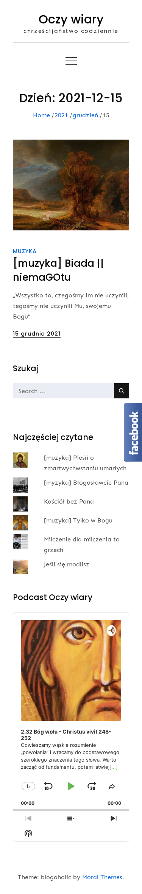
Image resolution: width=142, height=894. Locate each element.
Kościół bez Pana (69, 501)
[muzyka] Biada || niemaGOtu (58, 270)
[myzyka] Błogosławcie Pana (86, 482)
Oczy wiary (71, 19)
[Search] (121, 390)
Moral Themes (102, 877)
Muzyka (25, 251)
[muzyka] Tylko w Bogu (78, 520)
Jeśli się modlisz (66, 564)
